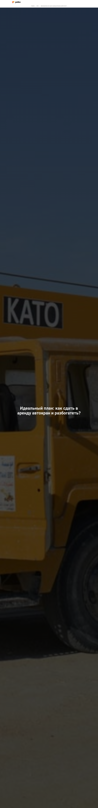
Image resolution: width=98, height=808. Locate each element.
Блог (38, 5)
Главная (32, 5)
